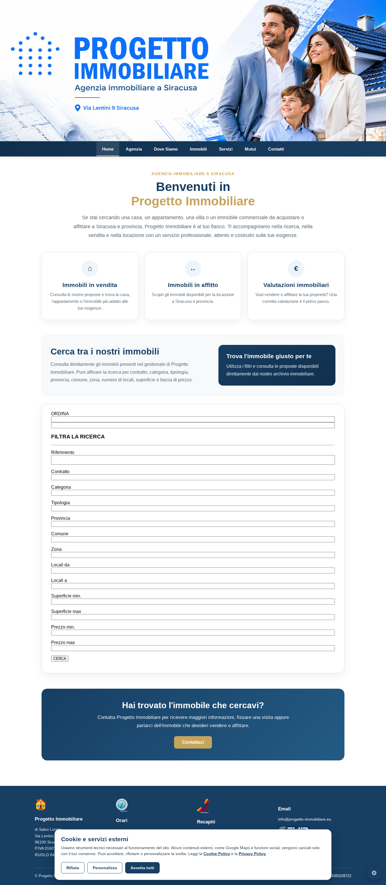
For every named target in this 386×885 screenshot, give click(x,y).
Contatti (276, 149)
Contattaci (193, 742)
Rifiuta (72, 868)
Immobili (198, 149)
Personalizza (105, 868)
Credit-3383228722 (336, 876)
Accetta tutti (142, 868)
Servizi (226, 149)
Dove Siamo (166, 149)
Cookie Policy (216, 853)
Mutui (250, 149)
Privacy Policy (252, 853)
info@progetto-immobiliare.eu (304, 819)
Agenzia (134, 149)
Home (108, 149)
